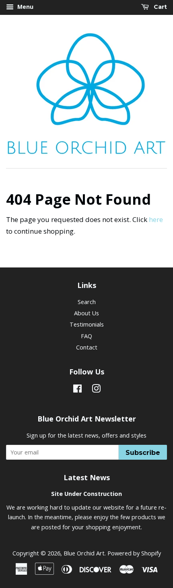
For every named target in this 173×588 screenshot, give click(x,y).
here (156, 219)
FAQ (86, 336)
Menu (24, 6)
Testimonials (87, 324)
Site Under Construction (86, 494)
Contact (86, 347)
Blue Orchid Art (84, 553)
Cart (159, 6)
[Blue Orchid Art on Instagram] (96, 390)
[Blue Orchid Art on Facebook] (77, 390)
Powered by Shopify (134, 553)
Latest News (87, 477)
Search (87, 302)
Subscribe (143, 452)
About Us (86, 313)
